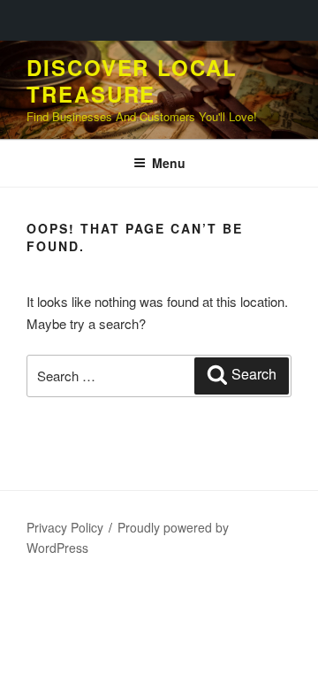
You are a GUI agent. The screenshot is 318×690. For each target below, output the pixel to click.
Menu (169, 163)
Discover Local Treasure (132, 80)
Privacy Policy (64, 527)
